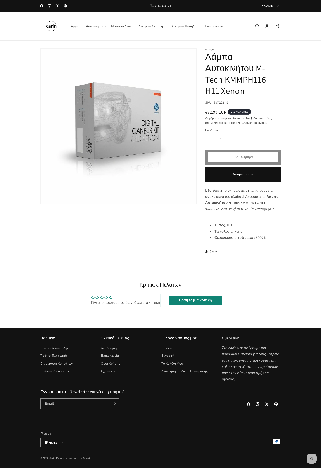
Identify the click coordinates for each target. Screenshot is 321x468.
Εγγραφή (167, 356)
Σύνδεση (167, 348)
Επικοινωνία (110, 356)
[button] (96, 26)
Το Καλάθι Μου (172, 363)
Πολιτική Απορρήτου (55, 371)
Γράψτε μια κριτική (195, 300)
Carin (52, 458)
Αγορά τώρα (243, 174)
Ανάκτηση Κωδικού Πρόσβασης (184, 371)
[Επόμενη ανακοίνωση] (207, 6)
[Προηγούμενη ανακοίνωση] (114, 6)
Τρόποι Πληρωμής (54, 356)
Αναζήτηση (109, 348)
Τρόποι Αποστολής (54, 348)
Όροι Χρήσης (110, 363)
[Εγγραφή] (114, 403)
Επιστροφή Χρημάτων (56, 363)
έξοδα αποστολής (260, 118)
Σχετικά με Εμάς (112, 371)
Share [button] (214, 251)
